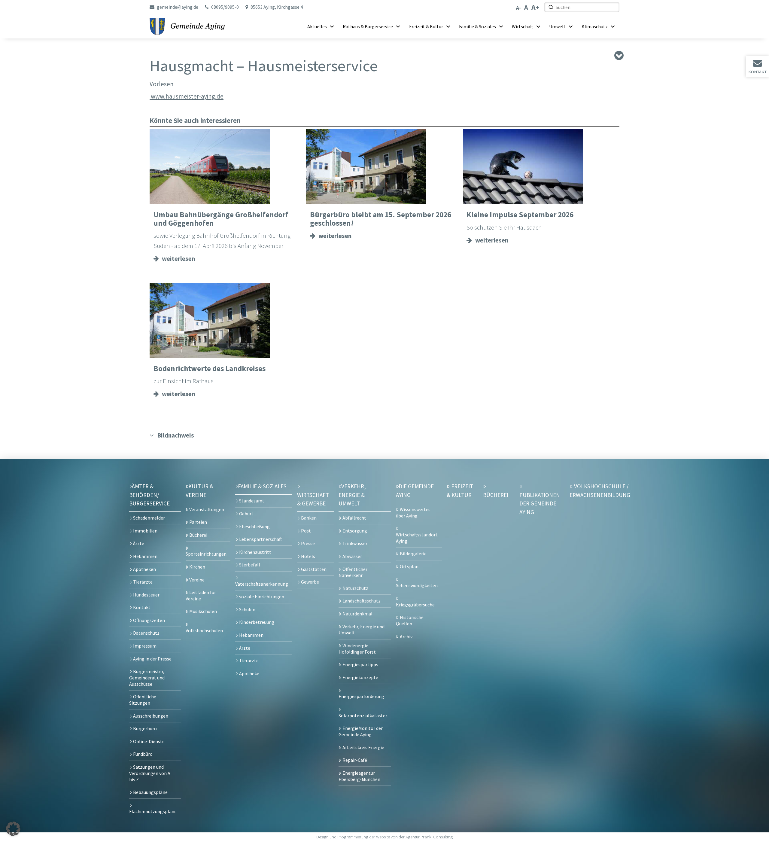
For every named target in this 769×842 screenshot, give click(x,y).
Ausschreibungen (150, 716)
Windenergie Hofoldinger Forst (357, 648)
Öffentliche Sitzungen (142, 700)
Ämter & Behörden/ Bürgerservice (149, 495)
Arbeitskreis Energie (363, 747)
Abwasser (352, 556)
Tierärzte (143, 582)
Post (306, 531)
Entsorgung (354, 531)
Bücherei (198, 535)
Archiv (406, 636)
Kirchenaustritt (255, 552)
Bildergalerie (413, 554)
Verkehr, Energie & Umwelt (352, 495)
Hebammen (145, 556)
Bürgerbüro (145, 728)
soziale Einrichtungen (261, 596)
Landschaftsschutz (361, 601)
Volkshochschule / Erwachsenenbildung (600, 490)
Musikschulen (203, 611)
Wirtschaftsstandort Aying (417, 538)
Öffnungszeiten (149, 620)
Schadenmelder (149, 518)
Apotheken (144, 569)
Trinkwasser (354, 543)
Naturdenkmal (357, 614)
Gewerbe (310, 582)
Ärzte (138, 543)
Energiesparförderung (361, 696)
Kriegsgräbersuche (415, 605)
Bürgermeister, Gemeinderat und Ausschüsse (147, 677)
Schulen (247, 609)
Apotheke (249, 673)
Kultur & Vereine (199, 490)
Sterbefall (249, 565)
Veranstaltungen (206, 509)
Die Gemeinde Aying (415, 490)
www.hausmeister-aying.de (186, 96)
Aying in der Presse (152, 659)
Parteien (198, 522)
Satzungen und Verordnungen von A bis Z (149, 773)
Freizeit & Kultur (460, 490)
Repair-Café (354, 760)
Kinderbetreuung (256, 622)
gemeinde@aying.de (177, 7)
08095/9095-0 (225, 7)
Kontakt (757, 72)
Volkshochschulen (204, 630)
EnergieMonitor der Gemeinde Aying (361, 731)
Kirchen (197, 567)
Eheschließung (254, 526)
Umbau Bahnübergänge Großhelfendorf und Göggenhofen (220, 219)
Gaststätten (314, 569)
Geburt (246, 514)
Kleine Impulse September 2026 (520, 214)
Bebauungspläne (150, 792)
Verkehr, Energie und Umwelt (361, 630)
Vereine (197, 580)
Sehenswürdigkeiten (417, 585)
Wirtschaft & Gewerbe (313, 499)
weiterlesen (178, 259)
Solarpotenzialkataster (363, 715)
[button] (13, 829)
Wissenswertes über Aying (413, 512)
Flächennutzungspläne (153, 811)
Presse (308, 543)
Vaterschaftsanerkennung (261, 584)
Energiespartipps (360, 664)
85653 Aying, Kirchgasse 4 (277, 7)
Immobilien (145, 531)
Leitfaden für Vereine (201, 595)
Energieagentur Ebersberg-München (359, 776)
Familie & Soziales (262, 486)
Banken (309, 518)
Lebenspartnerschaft (260, 539)
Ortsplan (409, 566)
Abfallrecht (354, 518)
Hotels (308, 556)
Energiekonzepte (360, 677)
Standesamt (251, 501)
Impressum (145, 646)
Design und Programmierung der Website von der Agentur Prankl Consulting (384, 837)
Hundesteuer (146, 595)
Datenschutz (146, 633)
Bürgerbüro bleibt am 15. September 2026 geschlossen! (380, 219)
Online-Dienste (149, 741)
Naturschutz (355, 588)
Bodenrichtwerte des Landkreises (209, 368)
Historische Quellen (410, 620)
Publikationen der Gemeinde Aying (539, 503)
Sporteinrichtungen (206, 554)
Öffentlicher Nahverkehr (353, 572)
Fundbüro (143, 754)
